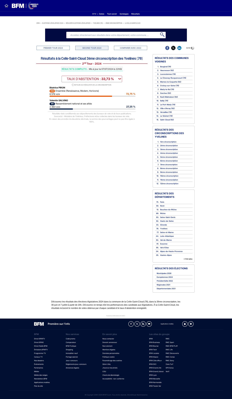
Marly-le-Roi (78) (167, 89)
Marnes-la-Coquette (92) (170, 82)
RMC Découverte (172, 353)
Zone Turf (169, 364)
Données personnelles (110, 353)
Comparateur (71, 342)
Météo (36, 371)
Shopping (69, 350)
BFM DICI (152, 364)
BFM (94, 14)
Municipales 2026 (164, 273)
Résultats (135, 14)
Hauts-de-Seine (167, 221)
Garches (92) (165, 93)
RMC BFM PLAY (172, 346)
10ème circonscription (169, 176)
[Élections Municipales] (23, 6)
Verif (167, 371)
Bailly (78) (164, 101)
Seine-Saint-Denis (167, 217)
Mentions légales (108, 350)
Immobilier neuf (72, 353)
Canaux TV (38, 357)
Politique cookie (108, 357)
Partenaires (38, 368)
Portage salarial (72, 357)
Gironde (163, 225)
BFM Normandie (155, 382)
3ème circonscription (113, 23)
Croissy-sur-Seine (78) (169, 86)
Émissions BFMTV (41, 350)
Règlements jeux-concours (76, 364)
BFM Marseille (154, 379)
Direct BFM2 (39, 342)
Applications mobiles (42, 382)
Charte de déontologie (110, 375)
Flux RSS (143, 324)
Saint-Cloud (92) (167, 120)
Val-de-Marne (166, 240)
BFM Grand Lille (155, 368)
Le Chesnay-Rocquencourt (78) (173, 78)
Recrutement (107, 346)
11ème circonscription (169, 180)
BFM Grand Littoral (156, 371)
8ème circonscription (169, 168)
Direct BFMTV (39, 339)
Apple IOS (185, 324)
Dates (101, 14)
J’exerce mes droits (109, 368)
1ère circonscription (168, 142)
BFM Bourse (153, 346)
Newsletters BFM (40, 379)
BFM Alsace (153, 357)
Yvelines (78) (98, 23)
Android (191, 324)
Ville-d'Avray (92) (167, 108)
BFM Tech (153, 350)
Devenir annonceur (109, 342)
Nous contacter (108, 339)
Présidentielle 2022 (165, 281)
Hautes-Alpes (166, 255)
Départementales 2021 (166, 289)
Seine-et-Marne (167, 232)
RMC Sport (170, 342)
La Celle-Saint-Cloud (132, 23)
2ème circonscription (169, 146)
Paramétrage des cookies (112, 361)
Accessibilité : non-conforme (113, 379)
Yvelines (163, 229)
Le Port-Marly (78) (167, 105)
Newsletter (149, 324)
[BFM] (6, 5)
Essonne (163, 244)
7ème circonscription (168, 165)
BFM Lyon (153, 375)
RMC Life (169, 350)
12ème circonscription (169, 184)
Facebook (131, 324)
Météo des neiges (40, 375)
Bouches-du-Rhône (168, 210)
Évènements (39, 364)
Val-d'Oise (164, 248)
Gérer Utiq (106, 364)
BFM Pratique (71, 346)
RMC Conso (170, 357)
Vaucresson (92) (167, 70)
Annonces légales (72, 368)
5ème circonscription (169, 157)
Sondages (124, 14)
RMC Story (170, 361)
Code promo (70, 339)
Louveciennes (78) (168, 74)
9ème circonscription (169, 172)
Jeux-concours (71, 361)
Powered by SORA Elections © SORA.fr (115, 315)
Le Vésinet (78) (166, 116)
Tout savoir (112, 14)
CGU (104, 371)
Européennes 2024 (165, 277)
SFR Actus (169, 368)
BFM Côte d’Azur (155, 361)
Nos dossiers (39, 361)
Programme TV (40, 353)
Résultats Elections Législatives (78, 23)
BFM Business (154, 342)
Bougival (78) (165, 67)
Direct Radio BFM (40, 346)
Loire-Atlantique (167, 236)
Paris (162, 202)
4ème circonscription (169, 153)
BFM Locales (154, 353)
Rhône (163, 213)
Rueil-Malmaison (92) (169, 97)
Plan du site (38, 386)
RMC (167, 339)
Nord (162, 206)
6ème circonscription (169, 161)
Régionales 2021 (163, 285)
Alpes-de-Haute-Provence (171, 251)
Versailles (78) (166, 112)
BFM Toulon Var (155, 386)
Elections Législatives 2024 (52, 23)
